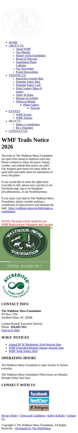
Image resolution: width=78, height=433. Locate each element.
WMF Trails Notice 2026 (23, 351)
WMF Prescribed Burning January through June (36, 347)
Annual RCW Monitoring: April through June (35, 344)
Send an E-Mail (10, 330)
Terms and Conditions (32, 415)
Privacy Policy (9, 415)
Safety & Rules (56, 415)
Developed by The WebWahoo (33, 428)
